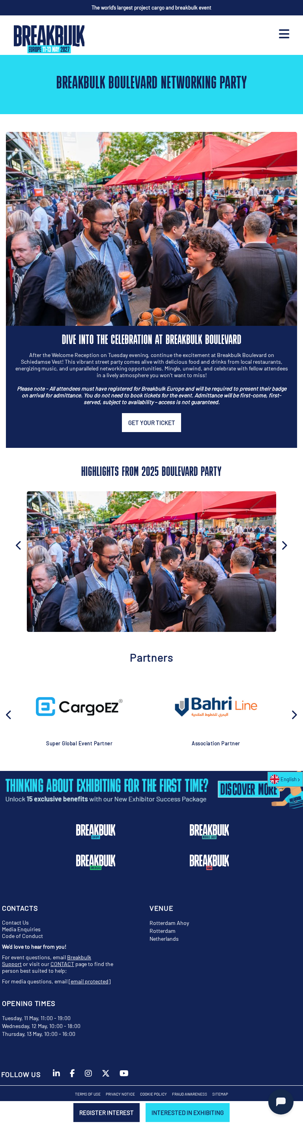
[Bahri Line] (215, 706)
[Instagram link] (88, 1076)
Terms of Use (88, 1094)
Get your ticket (151, 422)
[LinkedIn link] (56, 1076)
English (289, 779)
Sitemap (220, 1094)
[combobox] (285, 779)
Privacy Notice (120, 1094)
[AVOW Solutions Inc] (79, 706)
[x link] (106, 1076)
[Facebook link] (72, 1076)
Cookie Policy (153, 1094)
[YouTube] (124, 1076)
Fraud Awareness (189, 1094)
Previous (9, 714)
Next (284, 545)
